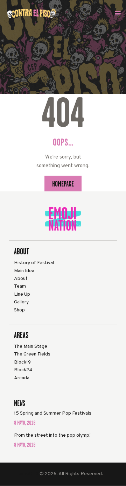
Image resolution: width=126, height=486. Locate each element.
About (21, 279)
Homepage (63, 183)
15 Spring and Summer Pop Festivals (52, 413)
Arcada (21, 378)
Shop (19, 310)
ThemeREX (26, 474)
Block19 (22, 362)
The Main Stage (30, 347)
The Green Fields (32, 354)
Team (20, 286)
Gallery (21, 302)
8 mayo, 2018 (24, 423)
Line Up (22, 294)
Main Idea (24, 271)
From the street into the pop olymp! (52, 435)
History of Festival (34, 263)
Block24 (23, 370)
